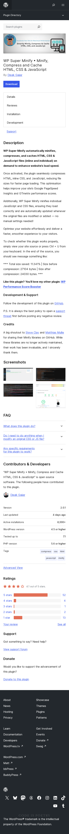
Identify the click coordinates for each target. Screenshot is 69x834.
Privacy (8, 717)
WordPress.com (14, 757)
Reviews (12, 105)
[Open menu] (63, 5)
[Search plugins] (39, 26)
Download (11, 84)
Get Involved (44, 728)
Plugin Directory (12, 15)
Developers (10, 740)
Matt (8, 763)
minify (61, 558)
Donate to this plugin (16, 679)
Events (40, 734)
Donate (42, 740)
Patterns (41, 717)
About (7, 700)
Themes (41, 706)
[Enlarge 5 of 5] (61, 394)
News (6, 706)
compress (46, 551)
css (55, 551)
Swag (41, 746)
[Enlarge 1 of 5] (28, 372)
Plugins (40, 711)
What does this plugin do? (19, 426)
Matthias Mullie (54, 332)
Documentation (12, 734)
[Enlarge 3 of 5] (61, 372)
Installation (13, 114)
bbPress (10, 769)
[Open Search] (53, 5)
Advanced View (13, 567)
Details (11, 96)
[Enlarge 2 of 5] (28, 388)
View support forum (15, 649)
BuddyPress (12, 775)
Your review (10, 624)
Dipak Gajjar (15, 75)
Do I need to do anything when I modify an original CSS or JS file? (23, 437)
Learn (6, 728)
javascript (51, 558)
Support (11, 131)
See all (62, 624)
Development (15, 122)
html (62, 551)
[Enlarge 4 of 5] (61, 388)
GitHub (58, 303)
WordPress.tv (13, 746)
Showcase (42, 700)
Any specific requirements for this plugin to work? (19, 450)
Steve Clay (32, 332)
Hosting (8, 711)
